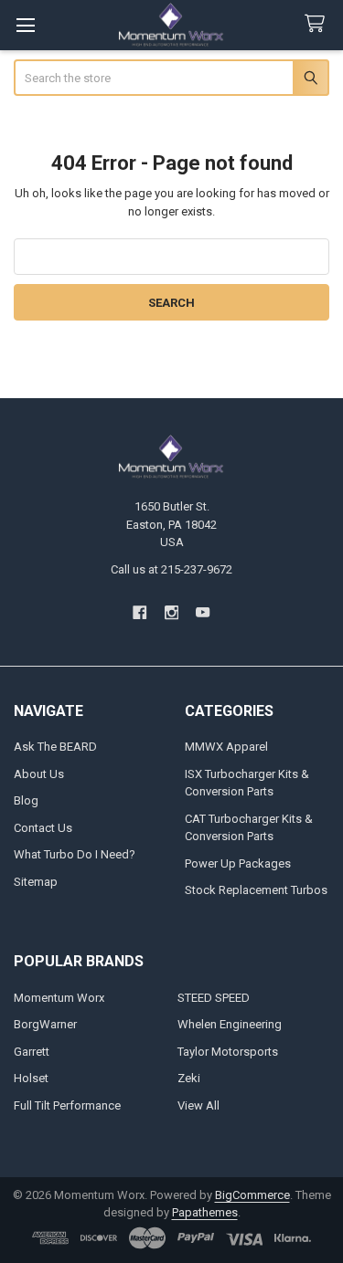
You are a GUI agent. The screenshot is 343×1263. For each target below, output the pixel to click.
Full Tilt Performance (67, 1105)
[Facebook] (139, 612)
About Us (39, 774)
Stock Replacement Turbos (256, 890)
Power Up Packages (238, 863)
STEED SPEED (213, 998)
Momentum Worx (59, 998)
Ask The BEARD (55, 746)
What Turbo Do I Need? (74, 854)
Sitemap (36, 882)
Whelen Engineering (229, 1024)
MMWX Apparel (226, 746)
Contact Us (43, 828)
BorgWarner (45, 1024)
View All (198, 1105)
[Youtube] (202, 612)
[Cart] (318, 24)
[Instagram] (171, 612)
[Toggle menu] (25, 25)
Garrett (31, 1051)
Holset (31, 1078)
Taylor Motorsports (227, 1051)
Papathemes (205, 1212)
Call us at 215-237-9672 (171, 569)
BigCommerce (252, 1195)
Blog (26, 800)
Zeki (188, 1078)
